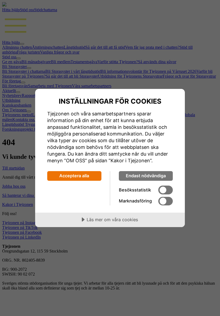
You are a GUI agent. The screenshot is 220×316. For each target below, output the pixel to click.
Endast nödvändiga (146, 175)
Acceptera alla (74, 175)
